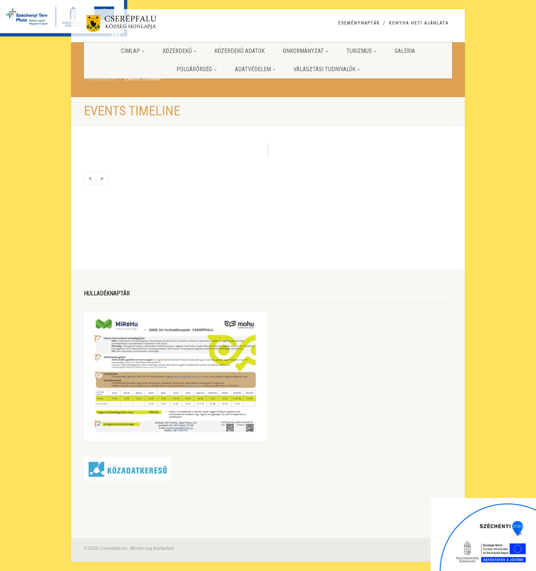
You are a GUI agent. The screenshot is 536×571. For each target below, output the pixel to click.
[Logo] (141, 25)
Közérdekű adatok (239, 50)
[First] (90, 178)
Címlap (130, 50)
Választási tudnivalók (325, 69)
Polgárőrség (194, 69)
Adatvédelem (253, 69)
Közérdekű (177, 50)
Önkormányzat (303, 50)
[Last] (102, 178)
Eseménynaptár (359, 23)
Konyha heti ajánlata (418, 23)
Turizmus (359, 50)
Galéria (405, 50)
